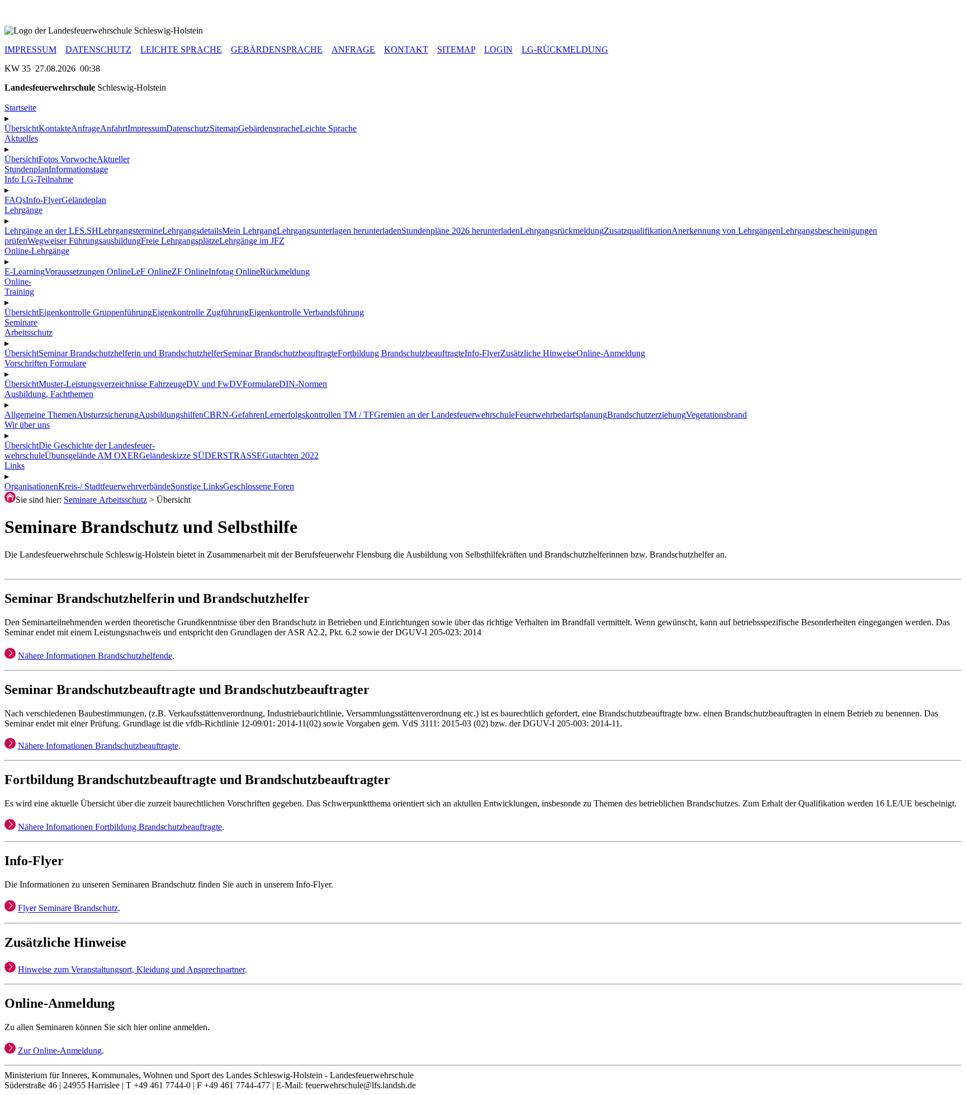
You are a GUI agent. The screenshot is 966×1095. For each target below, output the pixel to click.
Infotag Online (234, 271)
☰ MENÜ (22, 10)
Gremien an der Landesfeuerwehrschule (444, 414)
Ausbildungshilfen (171, 414)
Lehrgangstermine (130, 230)
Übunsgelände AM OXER (92, 455)
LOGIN (498, 49)
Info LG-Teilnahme (38, 179)
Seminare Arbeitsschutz (105, 499)
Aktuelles (21, 138)
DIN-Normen (303, 384)
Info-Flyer (43, 200)
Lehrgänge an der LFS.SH (51, 230)
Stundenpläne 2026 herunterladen (460, 230)
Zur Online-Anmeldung (60, 1050)
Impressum (146, 128)
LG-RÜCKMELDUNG (565, 49)
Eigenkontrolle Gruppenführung (95, 312)
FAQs (15, 200)
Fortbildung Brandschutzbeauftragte (401, 353)
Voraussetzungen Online (88, 271)
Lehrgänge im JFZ (252, 241)
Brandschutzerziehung (646, 414)
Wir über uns (27, 424)
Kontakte (55, 128)
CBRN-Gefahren (233, 414)
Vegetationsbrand (716, 414)
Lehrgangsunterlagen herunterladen (339, 230)
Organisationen (31, 486)
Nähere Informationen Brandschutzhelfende (95, 655)
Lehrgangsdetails (192, 230)
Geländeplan (83, 200)
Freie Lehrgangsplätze (180, 241)
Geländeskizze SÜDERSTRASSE (200, 455)
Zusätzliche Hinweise (538, 353)
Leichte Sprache (328, 128)
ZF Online (190, 271)
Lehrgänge (23, 210)
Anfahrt (113, 128)
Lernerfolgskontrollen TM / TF (319, 414)
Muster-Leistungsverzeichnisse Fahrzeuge (112, 384)
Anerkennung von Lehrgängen (725, 230)
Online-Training (19, 286)
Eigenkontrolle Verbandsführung (306, 312)
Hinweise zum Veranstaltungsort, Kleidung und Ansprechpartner (131, 969)
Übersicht (21, 128)
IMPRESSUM (30, 49)
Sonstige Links (197, 486)
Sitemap (224, 128)
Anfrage (85, 128)
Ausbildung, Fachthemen (48, 394)
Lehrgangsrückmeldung (562, 230)
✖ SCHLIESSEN (36, 20)
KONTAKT (406, 49)
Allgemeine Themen (40, 414)
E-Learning (24, 271)
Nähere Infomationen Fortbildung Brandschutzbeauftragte (120, 827)
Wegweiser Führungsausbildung (84, 241)
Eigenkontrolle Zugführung (200, 312)
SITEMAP (456, 49)
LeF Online (151, 271)
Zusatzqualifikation (637, 230)
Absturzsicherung (108, 414)
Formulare (261, 384)
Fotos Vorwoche (68, 159)
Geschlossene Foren (258, 486)
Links (14, 465)
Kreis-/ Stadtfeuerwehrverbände (114, 486)
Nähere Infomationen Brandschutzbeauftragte (98, 746)
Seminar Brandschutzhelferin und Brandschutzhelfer (131, 353)
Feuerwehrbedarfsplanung (561, 414)
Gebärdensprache (269, 128)
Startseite (20, 107)
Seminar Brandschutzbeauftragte (280, 353)
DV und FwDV (214, 384)
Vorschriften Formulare (45, 363)
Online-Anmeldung (610, 353)
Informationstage (78, 169)
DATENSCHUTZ (98, 49)
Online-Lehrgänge (36, 251)
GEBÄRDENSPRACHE (277, 49)
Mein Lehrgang (249, 230)
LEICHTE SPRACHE (181, 49)
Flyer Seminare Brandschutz (68, 908)
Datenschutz (188, 128)
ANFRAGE (353, 49)
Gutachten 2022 (290, 455)
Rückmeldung (285, 271)
